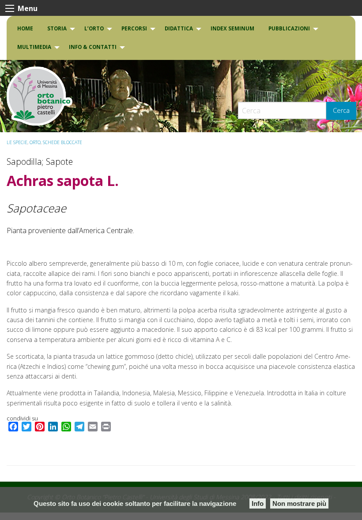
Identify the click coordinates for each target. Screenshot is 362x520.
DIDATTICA (179, 28)
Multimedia (34, 47)
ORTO (35, 142)
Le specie (17, 142)
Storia (57, 28)
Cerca (341, 110)
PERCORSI (134, 28)
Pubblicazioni (289, 28)
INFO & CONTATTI (93, 47)
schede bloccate (62, 142)
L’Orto (94, 28)
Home (25, 28)
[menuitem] (25, 28)
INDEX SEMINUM (232, 28)
